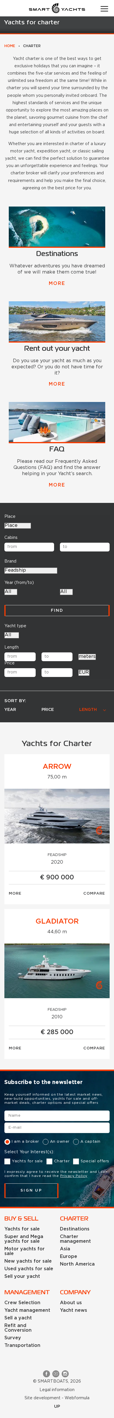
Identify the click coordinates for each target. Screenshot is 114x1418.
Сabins (11, 537)
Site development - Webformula (57, 1398)
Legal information (57, 1390)
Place (9, 516)
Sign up (31, 1190)
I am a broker (25, 1141)
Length (11, 647)
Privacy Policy (73, 1176)
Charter (62, 1161)
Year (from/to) (19, 583)
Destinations (57, 254)
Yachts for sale (27, 1161)
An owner (60, 1141)
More (57, 283)
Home (9, 46)
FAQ (57, 449)
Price (9, 663)
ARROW (57, 767)
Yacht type (15, 626)
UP (57, 1406)
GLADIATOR (57, 921)
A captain (90, 1141)
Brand (10, 561)
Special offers (95, 1161)
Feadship (57, 855)
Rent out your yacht (57, 349)
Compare (94, 893)
